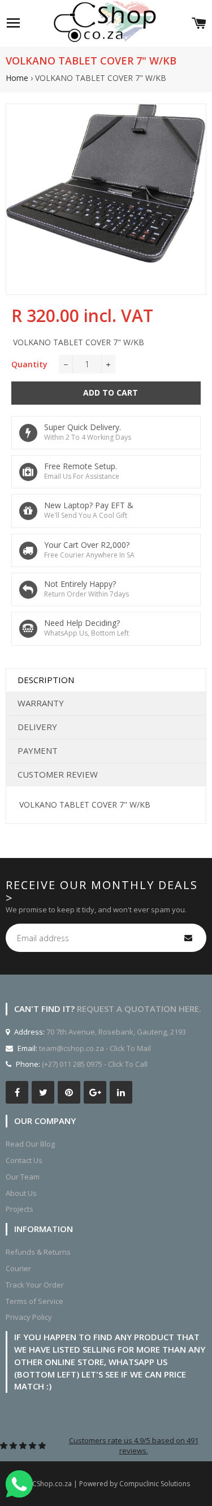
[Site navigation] (13, 23)
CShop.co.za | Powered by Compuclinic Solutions (111, 1483)
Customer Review (58, 774)
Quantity (29, 364)
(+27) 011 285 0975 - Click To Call (95, 1064)
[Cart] (199, 23)
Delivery (37, 726)
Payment (38, 750)
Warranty (41, 703)
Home (17, 77)
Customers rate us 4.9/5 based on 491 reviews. (133, 1445)
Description (46, 679)
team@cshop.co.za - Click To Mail (95, 1048)
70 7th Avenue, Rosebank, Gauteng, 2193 (115, 1032)
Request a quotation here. (139, 1008)
